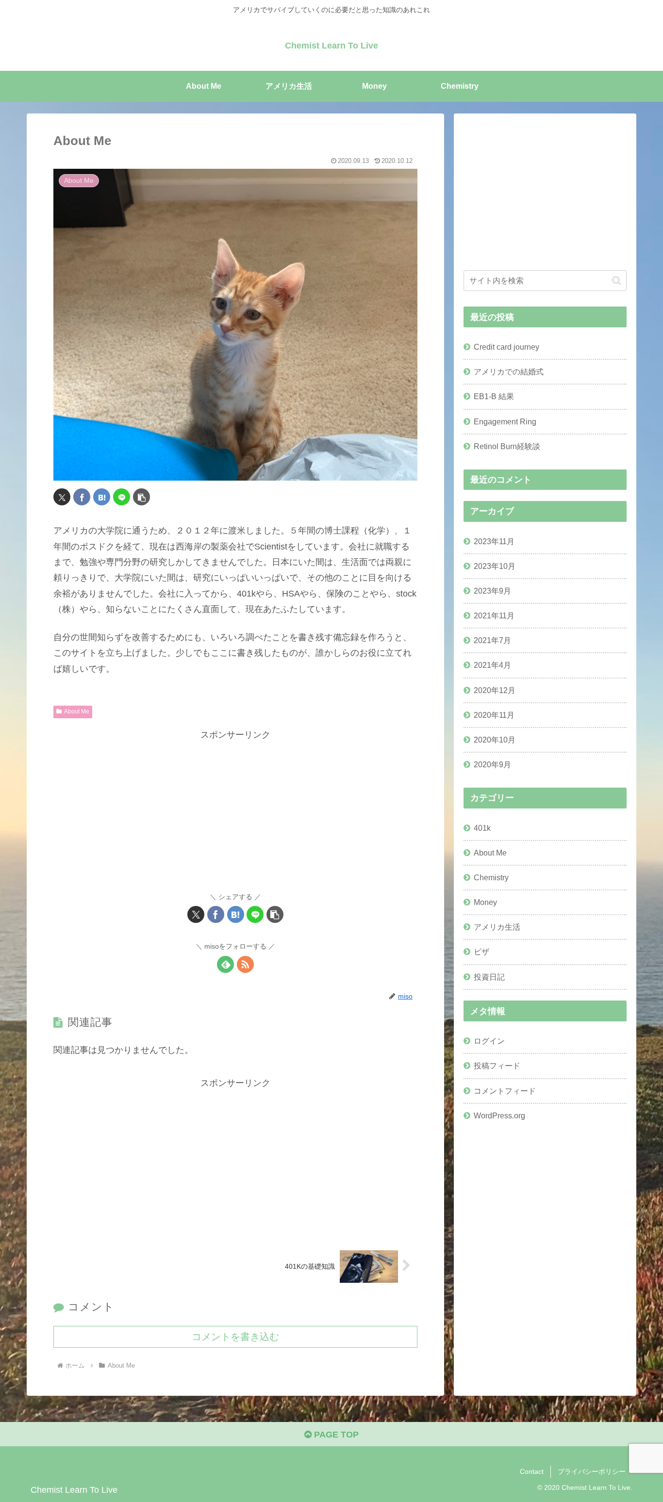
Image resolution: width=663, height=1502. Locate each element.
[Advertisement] (235, 811)
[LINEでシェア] (121, 496)
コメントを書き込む (235, 1336)
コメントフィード (505, 1090)
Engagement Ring (505, 421)
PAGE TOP (335, 1434)
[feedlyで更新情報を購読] (225, 964)
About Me (76, 711)
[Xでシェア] (61, 496)
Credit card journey (506, 346)
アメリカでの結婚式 (509, 371)
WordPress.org (499, 1115)
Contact (532, 1471)
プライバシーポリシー (592, 1471)
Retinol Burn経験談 (507, 446)
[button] (141, 496)
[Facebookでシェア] (81, 496)
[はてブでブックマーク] (101, 496)
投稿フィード (497, 1065)
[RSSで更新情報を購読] (245, 964)
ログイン (489, 1040)
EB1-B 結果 (494, 396)
